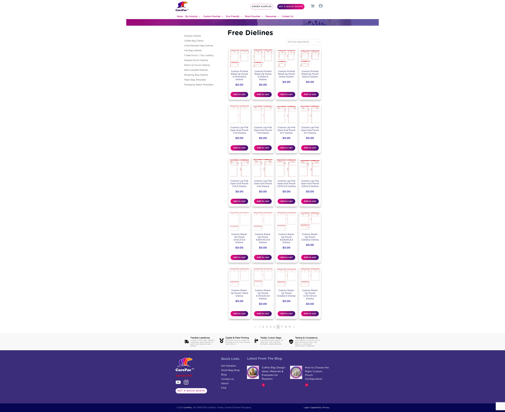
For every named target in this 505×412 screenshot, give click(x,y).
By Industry (192, 16)
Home (180, 16)
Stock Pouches (252, 16)
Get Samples (228, 366)
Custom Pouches (212, 16)
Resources (271, 16)
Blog (224, 375)
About (224, 383)
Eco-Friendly (232, 16)
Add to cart (239, 94)
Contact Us (287, 16)
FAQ (223, 388)
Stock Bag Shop (230, 370)
